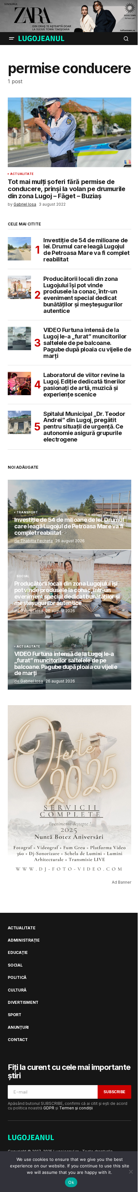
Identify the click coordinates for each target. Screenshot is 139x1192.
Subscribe (114, 1091)
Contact (17, 1039)
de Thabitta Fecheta (33, 540)
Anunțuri (18, 1027)
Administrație (24, 940)
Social (22, 576)
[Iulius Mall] (69, 16)
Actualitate (22, 174)
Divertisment (23, 1002)
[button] (12, 38)
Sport (14, 1015)
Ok (71, 1182)
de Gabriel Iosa (28, 610)
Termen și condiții (76, 1108)
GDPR (48, 1108)
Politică (17, 977)
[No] (131, 1171)
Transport (27, 512)
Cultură (17, 990)
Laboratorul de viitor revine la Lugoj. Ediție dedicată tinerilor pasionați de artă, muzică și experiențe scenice (84, 384)
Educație (18, 952)
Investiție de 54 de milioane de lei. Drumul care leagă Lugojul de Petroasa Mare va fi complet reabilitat (86, 250)
